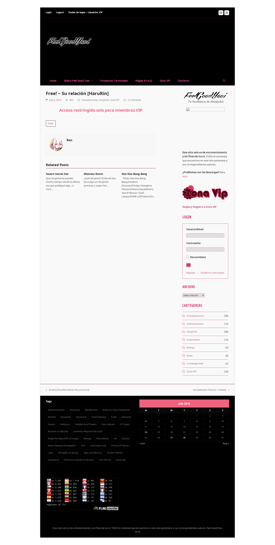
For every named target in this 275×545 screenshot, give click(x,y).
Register (190, 272)
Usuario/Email (195, 229)
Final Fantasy (98, 417)
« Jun (142, 443)
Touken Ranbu (115, 452)
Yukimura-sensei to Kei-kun (79, 459)
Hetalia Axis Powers (86, 424)
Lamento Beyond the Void (87, 431)
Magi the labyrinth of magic (63, 438)
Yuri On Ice (105, 459)
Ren (72, 100)
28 (184, 437)
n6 (115, 438)
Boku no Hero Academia (116, 409)
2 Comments (134, 100)
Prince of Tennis (120, 445)
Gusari (51, 424)
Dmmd (52, 417)
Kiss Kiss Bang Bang (134, 174)
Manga (191, 347)
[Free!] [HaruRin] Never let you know (67, 390)
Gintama (126, 417)
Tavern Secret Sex (57, 174)
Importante (193, 339)
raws (50, 452)
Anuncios (75, 409)
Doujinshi (104, 100)
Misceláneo (102, 438)
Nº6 (83, 445)
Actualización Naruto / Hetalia (209, 390)
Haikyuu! (65, 424)
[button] (224, 80)
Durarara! (81, 417)
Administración (195, 323)
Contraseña (193, 243)
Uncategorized (195, 363)
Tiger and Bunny (92, 452)
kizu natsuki (108, 424)
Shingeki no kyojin (68, 452)
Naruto (126, 438)
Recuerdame (198, 257)
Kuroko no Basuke (58, 431)
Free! (51, 123)
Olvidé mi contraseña (212, 272)
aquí (184, 176)
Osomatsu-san (98, 445)
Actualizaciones (90, 100)
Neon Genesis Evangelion (62, 445)
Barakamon (91, 409)
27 (171, 437)
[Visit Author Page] (56, 144)
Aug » (226, 443)
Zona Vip (121, 459)
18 (146, 432)
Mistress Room (93, 174)
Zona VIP (114, 100)
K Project (125, 424)
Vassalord (53, 459)
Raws (189, 355)
